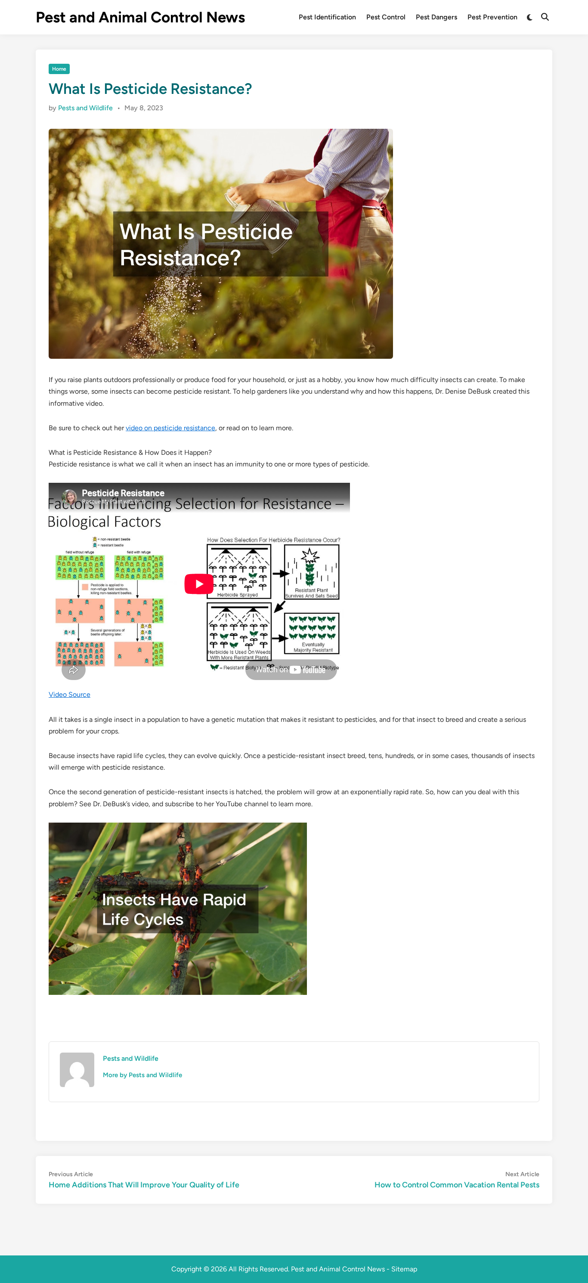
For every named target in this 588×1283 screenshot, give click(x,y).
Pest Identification (327, 17)
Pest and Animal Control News (140, 17)
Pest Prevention (492, 17)
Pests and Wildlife (85, 108)
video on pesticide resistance (170, 428)
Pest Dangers (436, 17)
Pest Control (385, 17)
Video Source (69, 694)
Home (59, 69)
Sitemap (404, 1269)
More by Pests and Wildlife (142, 1075)
